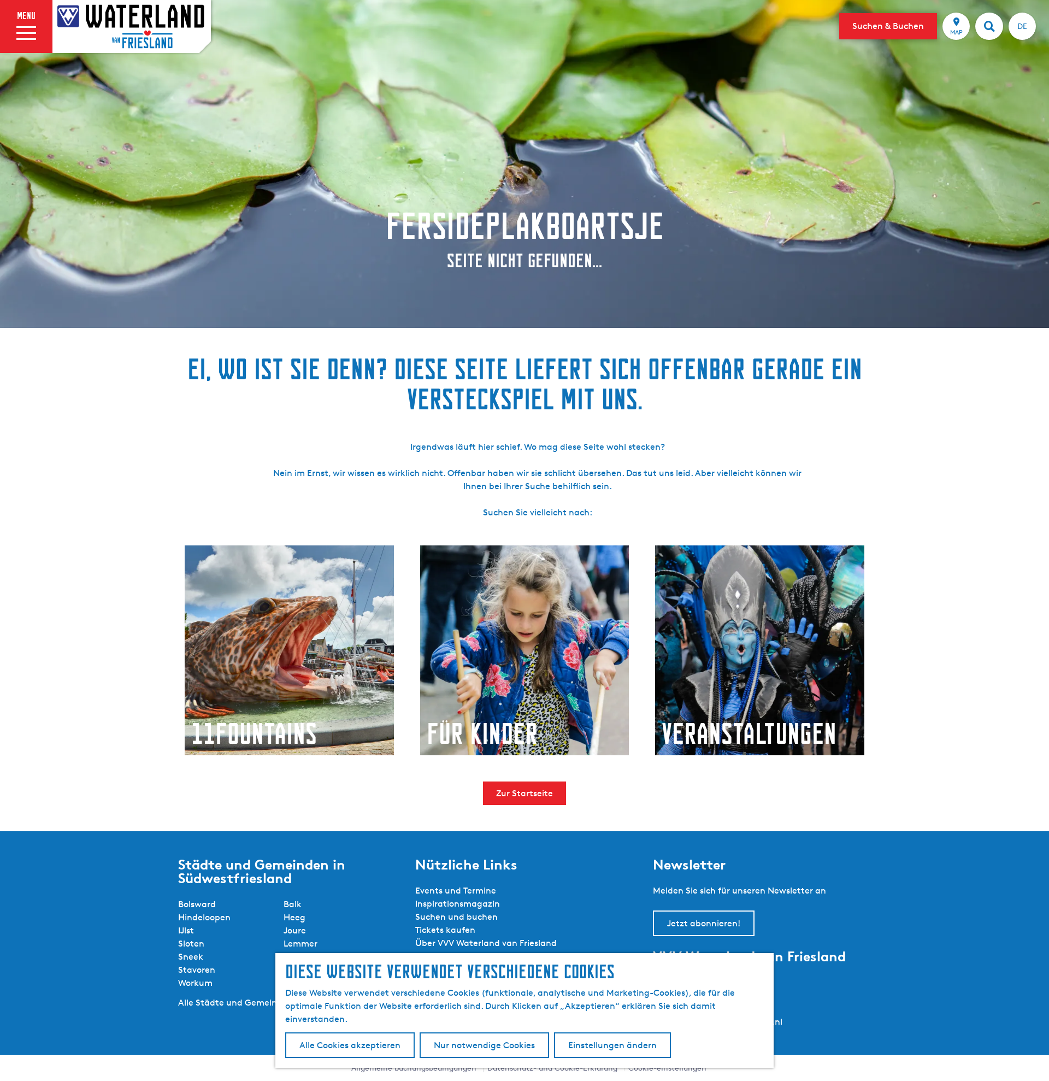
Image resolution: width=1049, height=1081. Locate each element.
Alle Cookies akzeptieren (349, 1045)
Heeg (294, 917)
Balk (293, 904)
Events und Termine (455, 890)
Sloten (191, 943)
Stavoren (196, 970)
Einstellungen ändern (612, 1045)
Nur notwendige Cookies (484, 1045)
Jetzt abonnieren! (703, 923)
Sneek (190, 956)
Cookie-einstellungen (667, 1067)
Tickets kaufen (445, 930)
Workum (195, 983)
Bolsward (197, 904)
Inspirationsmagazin (457, 903)
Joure (295, 930)
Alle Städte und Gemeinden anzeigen (255, 1002)
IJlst (186, 930)
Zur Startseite (524, 793)
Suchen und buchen (456, 917)
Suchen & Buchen (888, 26)
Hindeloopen (204, 917)
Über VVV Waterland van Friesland (486, 943)
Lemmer (300, 943)
